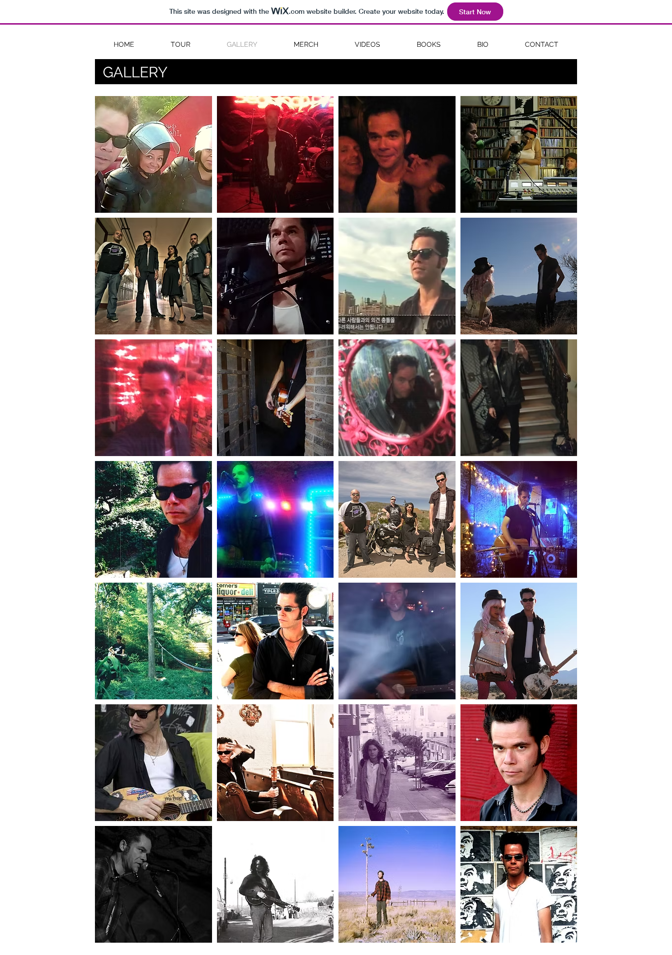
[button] (153, 154)
